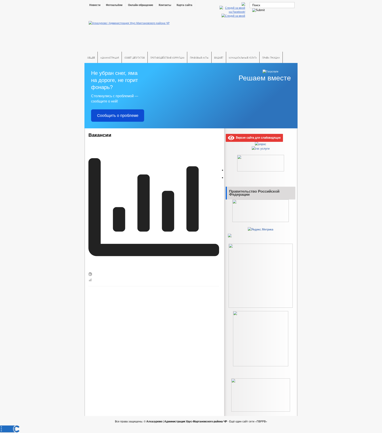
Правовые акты (199, 57)
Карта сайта (184, 5)
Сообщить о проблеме (117, 115)
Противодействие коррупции (167, 57)
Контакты (165, 5)
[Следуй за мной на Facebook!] (233, 11)
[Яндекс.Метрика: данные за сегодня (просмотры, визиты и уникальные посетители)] (260, 229)
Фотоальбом (114, 5)
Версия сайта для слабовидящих (257, 137)
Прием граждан (271, 57)
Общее (91, 57)
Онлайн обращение (140, 5)
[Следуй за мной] (234, 15)
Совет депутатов (134, 57)
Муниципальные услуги (243, 57)
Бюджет (218, 57)
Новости (94, 5)
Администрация (109, 57)
